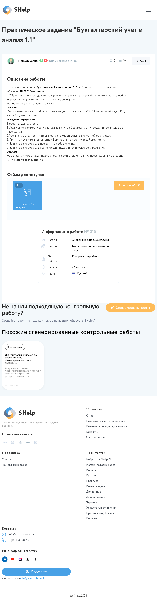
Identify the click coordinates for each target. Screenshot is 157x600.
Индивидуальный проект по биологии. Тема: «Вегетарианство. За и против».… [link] (21, 358)
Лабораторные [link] (95, 497)
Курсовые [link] (92, 476)
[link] (130, 307)
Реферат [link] (91, 470)
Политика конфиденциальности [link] (106, 426)
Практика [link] (92, 481)
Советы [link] (6, 460)
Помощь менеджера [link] (14, 465)
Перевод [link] (92, 518)
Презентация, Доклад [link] (100, 513)
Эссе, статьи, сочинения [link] (101, 508)
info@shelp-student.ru (22, 534)
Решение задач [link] (95, 486)
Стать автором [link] (95, 437)
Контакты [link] (92, 432)
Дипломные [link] (93, 492)
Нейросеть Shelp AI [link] (98, 460)
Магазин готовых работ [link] (101, 465)
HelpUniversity (28, 61)
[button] (11, 61)
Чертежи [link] (91, 502)
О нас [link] (89, 416)
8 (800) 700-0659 (19, 540)
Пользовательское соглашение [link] (105, 421)
